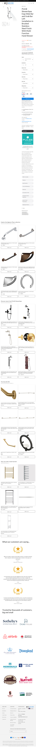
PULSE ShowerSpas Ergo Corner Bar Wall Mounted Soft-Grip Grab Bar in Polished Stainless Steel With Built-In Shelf (9, 292)
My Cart (3, 708)
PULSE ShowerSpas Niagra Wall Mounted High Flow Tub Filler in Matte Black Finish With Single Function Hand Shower (9, 323)
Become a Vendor (13, 722)
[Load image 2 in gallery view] (8, 24)
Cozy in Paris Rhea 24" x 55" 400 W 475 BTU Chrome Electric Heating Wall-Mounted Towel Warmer (26, 483)
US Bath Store (19, 739)
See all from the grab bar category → (7, 383)
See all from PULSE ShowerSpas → (7, 302)
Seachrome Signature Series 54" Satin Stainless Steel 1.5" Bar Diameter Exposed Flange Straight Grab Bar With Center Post (26, 428)
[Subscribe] (25, 731)
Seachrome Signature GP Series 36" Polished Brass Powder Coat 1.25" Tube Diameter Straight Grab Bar (9, 403)
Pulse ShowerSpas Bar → (25, 213)
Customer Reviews (13, 708)
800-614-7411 (29, 118)
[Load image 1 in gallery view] (4, 24)
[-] (23, 94)
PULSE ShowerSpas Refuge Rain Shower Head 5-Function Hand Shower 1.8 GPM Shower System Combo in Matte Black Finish (26, 323)
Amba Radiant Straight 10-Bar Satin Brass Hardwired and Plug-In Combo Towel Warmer (9, 483)
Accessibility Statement (12, 725)
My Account (4, 717)
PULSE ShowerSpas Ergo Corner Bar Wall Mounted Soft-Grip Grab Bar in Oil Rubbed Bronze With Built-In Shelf (26, 267)
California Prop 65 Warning (13, 720)
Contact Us (4, 719)
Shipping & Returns (13, 710)
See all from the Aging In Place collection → (8, 223)
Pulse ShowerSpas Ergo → (25, 214)
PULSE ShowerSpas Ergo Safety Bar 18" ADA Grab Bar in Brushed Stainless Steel (26, 243)
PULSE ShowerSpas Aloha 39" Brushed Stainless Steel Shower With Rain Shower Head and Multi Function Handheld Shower (9, 372)
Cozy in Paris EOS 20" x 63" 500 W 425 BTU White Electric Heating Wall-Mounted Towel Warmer (8, 532)
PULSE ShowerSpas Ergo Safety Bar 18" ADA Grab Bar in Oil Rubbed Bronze (9, 267)
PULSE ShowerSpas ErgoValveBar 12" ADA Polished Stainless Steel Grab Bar (26, 292)
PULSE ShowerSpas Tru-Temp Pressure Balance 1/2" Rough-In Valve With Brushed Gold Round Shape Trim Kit (26, 348)
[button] (3, 3)
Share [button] (24, 208)
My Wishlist (4, 710)
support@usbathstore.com (26, 121)
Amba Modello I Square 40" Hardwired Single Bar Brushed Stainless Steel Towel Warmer (25, 507)
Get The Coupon (30, 49)
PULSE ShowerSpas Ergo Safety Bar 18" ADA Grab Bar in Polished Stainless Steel (9, 243)
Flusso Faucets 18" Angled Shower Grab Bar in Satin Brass (8, 453)
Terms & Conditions (13, 717)
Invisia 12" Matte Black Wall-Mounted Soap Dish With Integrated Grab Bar (26, 453)
